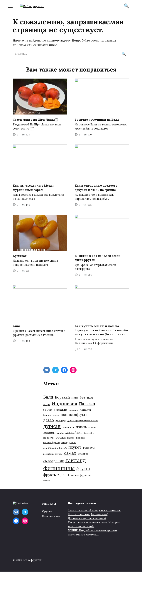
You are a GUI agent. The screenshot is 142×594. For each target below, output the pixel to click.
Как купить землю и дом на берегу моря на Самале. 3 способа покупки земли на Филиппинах (101, 330)
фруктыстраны (56, 474)
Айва (17, 326)
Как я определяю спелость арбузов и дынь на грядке (96, 187)
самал (70, 453)
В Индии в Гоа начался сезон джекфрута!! (97, 258)
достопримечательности (82, 420)
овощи (61, 437)
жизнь (81, 427)
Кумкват (20, 256)
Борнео (75, 397)
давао (48, 420)
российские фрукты (52, 454)
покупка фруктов (51, 442)
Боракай (62, 397)
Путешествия (51, 516)
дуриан (52, 426)
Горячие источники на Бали (97, 119)
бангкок (47, 415)
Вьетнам (86, 397)
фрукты (83, 468)
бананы (85, 410)
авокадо (60, 409)
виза (63, 415)
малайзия (73, 432)
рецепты (89, 447)
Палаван (87, 403)
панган (70, 437)
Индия (46, 404)
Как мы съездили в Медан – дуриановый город (35, 187)
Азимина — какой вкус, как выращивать (94, 510)
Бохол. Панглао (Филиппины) (88, 514)
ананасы (73, 410)
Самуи (47, 410)
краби (60, 433)
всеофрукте (78, 415)
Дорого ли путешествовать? (87, 518)
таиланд (75, 460)
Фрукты (47, 511)
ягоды (46, 480)
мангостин (48, 437)
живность (68, 427)
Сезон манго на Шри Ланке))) (35, 119)
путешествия (55, 447)
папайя (80, 437)
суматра (83, 453)
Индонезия (64, 403)
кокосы (49, 432)
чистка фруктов (81, 475)
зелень (92, 427)
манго (89, 432)
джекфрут (60, 420)
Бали (48, 397)
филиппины (59, 468)
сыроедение (53, 461)
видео (56, 415)
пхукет (74, 447)
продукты (68, 442)
